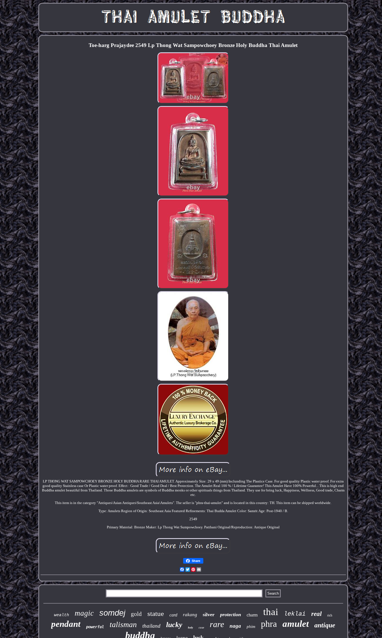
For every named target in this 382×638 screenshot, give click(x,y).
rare (217, 624)
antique (324, 625)
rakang (190, 614)
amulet (295, 624)
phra (269, 624)
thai (270, 611)
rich (329, 615)
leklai (295, 614)
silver (208, 614)
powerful (95, 627)
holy (190, 627)
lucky (174, 625)
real (316, 613)
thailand (151, 626)
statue (155, 613)
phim (251, 626)
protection (230, 614)
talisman (123, 624)
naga (235, 626)
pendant (66, 624)
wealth (61, 615)
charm (252, 615)
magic (84, 613)
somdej (112, 612)
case (201, 627)
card (173, 615)
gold (136, 614)
